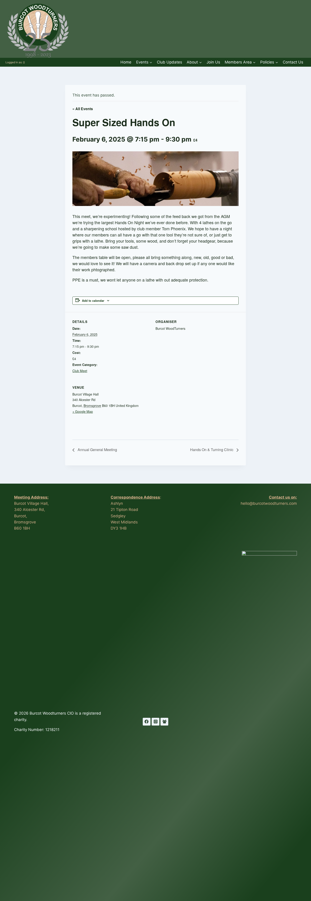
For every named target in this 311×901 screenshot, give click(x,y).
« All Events (82, 108)
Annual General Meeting (97, 449)
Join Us (213, 62)
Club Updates (169, 62)
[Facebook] (146, 722)
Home (125, 62)
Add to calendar (93, 301)
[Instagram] (155, 722)
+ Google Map (82, 411)
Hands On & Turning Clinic (212, 449)
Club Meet (79, 370)
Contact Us (293, 62)
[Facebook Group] (164, 722)
